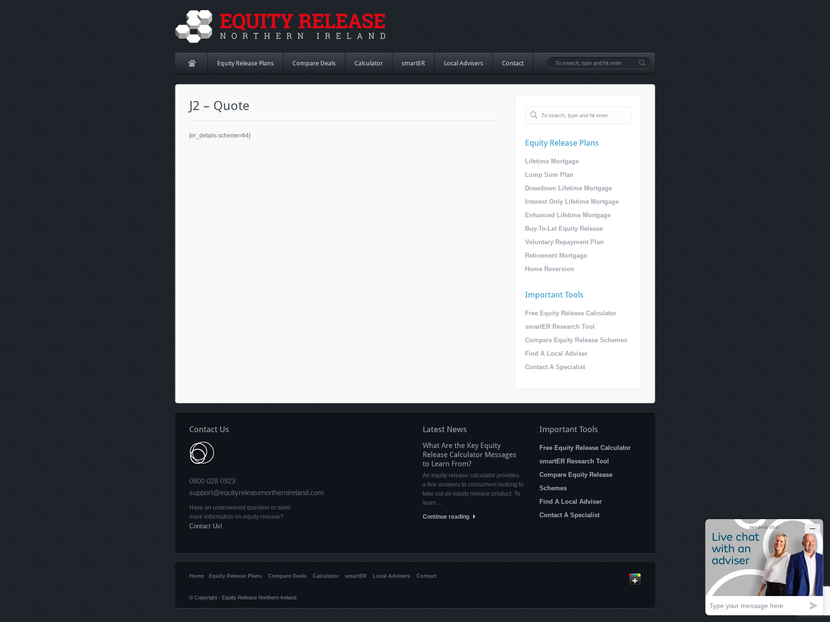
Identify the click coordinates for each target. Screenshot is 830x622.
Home (191, 63)
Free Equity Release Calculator (570, 313)
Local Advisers (463, 63)
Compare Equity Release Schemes (576, 340)
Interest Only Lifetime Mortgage (572, 201)
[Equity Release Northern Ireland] (281, 26)
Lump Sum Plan (549, 174)
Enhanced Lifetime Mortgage (567, 215)
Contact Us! (205, 526)
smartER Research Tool (560, 326)
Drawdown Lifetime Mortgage (568, 188)
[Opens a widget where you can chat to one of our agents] (764, 567)
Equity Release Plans (241, 67)
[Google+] (635, 583)
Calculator (368, 63)
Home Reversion (549, 269)
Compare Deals (314, 63)
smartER (413, 63)
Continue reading (447, 516)
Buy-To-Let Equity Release (564, 228)
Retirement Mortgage (556, 255)
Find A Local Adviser (556, 353)
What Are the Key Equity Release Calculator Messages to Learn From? (469, 454)
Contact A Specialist (555, 367)
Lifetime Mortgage (552, 161)
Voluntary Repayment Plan (564, 242)
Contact (513, 63)
